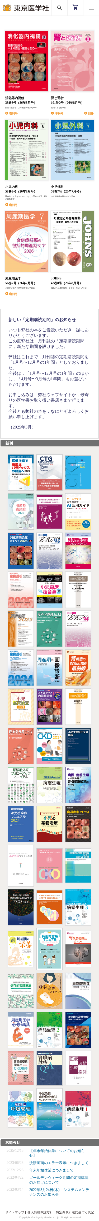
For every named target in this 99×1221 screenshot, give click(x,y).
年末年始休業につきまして (51, 1170)
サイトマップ (14, 1212)
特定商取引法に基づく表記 (75, 1212)
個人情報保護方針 (40, 1212)
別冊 (91, 113)
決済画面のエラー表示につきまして (58, 1163)
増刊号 (13, 113)
